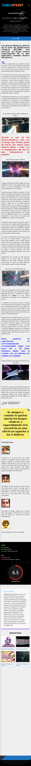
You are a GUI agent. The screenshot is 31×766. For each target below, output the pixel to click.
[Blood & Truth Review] (8, 646)
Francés (25, 29)
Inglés (6, 30)
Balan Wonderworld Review (7, 664)
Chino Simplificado (19, 27)
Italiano (11, 30)
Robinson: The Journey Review (22, 664)
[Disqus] (15, 690)
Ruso (3, 31)
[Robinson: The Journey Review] (22, 661)
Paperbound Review (21, 649)
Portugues (23, 30)
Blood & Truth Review (8, 649)
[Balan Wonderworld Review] (8, 661)
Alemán (11, 27)
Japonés (17, 30)
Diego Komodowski (9, 591)
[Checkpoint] (13, 6)
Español (19, 29)
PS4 (14, 31)
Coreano (13, 29)
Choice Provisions (18, 25)
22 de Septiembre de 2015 (15, 26)
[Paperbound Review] (22, 646)
